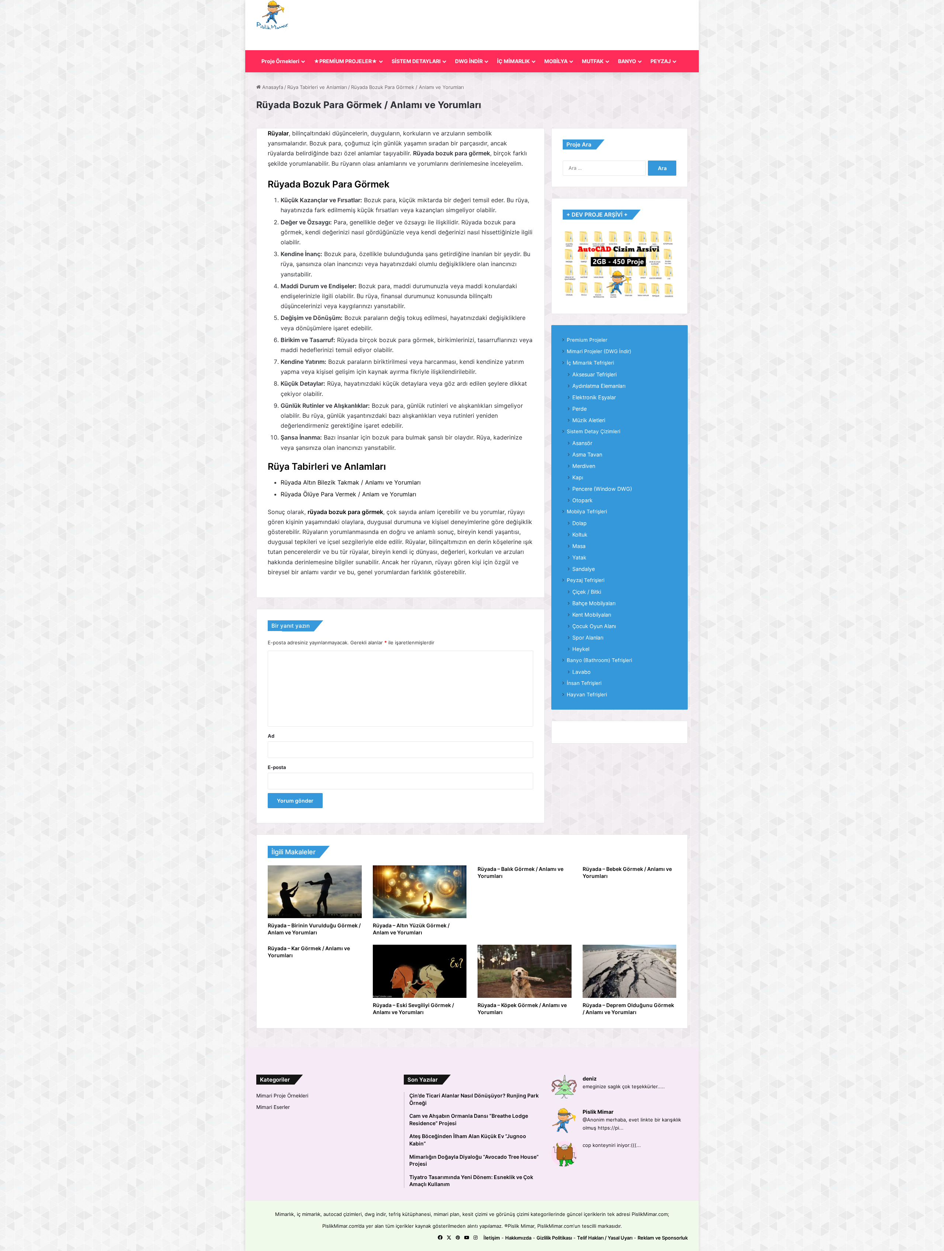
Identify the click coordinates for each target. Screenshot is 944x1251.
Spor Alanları (587, 637)
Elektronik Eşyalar (594, 397)
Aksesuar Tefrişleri (594, 374)
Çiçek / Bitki (586, 592)
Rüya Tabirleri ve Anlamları (317, 87)
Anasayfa (272, 87)
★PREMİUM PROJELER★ (345, 61)
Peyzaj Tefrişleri (585, 580)
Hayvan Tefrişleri (587, 694)
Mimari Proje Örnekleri (282, 1096)
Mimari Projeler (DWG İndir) (599, 351)
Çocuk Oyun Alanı (594, 626)
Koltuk (579, 534)
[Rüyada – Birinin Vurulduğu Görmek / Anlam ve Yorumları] (315, 892)
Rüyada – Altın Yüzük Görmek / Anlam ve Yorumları (411, 928)
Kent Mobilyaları (591, 614)
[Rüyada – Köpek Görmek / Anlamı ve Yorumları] (525, 971)
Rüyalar (278, 133)
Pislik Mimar (598, 1112)
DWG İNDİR (469, 61)
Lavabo (581, 672)
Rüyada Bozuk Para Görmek (328, 184)
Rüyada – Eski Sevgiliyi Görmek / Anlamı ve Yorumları (413, 1008)
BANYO (627, 61)
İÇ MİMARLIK (513, 61)
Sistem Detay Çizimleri (593, 431)
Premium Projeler (587, 340)
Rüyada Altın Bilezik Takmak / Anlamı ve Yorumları (351, 482)
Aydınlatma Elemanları (598, 386)
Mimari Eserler (273, 1107)
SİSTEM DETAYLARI (416, 61)
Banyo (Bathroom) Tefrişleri (599, 660)
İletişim (491, 1238)
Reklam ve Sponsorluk (663, 1238)
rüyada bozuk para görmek (345, 512)
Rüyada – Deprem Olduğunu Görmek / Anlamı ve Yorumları (628, 1008)
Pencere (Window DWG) (602, 489)
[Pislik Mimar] (272, 15)
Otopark (582, 500)
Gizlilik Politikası (554, 1238)
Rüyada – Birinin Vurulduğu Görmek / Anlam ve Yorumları (314, 928)
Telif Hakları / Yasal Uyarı (604, 1238)
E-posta (277, 767)
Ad (271, 736)
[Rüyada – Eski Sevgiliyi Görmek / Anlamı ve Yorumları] (420, 971)
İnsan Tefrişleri (584, 683)
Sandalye (583, 569)
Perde (579, 409)
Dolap (579, 523)
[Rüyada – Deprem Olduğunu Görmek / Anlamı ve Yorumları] (630, 971)
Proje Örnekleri (280, 61)
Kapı (577, 477)
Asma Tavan (587, 454)
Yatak (579, 557)
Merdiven (583, 466)
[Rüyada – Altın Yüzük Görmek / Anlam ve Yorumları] (420, 892)
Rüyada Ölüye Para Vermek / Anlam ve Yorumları (348, 494)
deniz (590, 1078)
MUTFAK (593, 61)
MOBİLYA (556, 61)
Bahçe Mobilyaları (593, 603)
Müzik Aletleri (588, 420)
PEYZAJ (660, 61)
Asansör (582, 443)
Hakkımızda (518, 1238)
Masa (579, 546)
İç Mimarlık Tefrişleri (590, 363)
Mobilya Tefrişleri (587, 511)
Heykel (580, 649)
